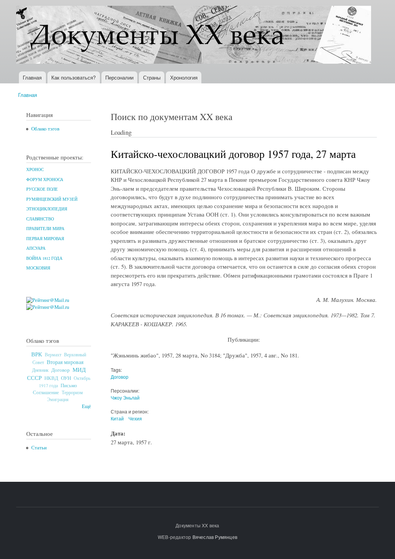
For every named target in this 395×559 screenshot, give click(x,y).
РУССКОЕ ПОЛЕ (42, 189)
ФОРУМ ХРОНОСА (44, 179)
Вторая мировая (65, 362)
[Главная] (194, 35)
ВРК (36, 354)
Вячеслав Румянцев (214, 537)
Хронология (184, 77)
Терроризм (72, 392)
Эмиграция (58, 399)
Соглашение (46, 392)
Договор (60, 369)
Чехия (135, 418)
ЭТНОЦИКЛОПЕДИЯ (46, 209)
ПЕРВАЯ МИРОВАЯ (45, 238)
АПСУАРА (36, 248)
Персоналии (119, 77)
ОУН (66, 377)
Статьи (39, 447)
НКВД (51, 378)
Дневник (40, 370)
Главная (32, 77)
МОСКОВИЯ (38, 268)
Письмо (69, 385)
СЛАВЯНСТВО (40, 219)
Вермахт (53, 354)
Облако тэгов (45, 128)
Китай (117, 418)
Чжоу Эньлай (125, 397)
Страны (151, 77)
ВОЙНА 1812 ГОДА (44, 258)
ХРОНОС (35, 169)
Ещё (86, 406)
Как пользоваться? (73, 77)
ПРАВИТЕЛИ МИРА (45, 228)
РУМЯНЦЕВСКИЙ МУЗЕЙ (52, 199)
